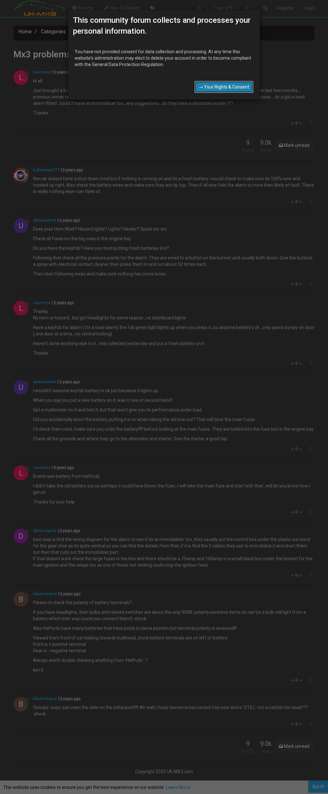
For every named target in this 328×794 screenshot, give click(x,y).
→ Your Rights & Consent (224, 86)
